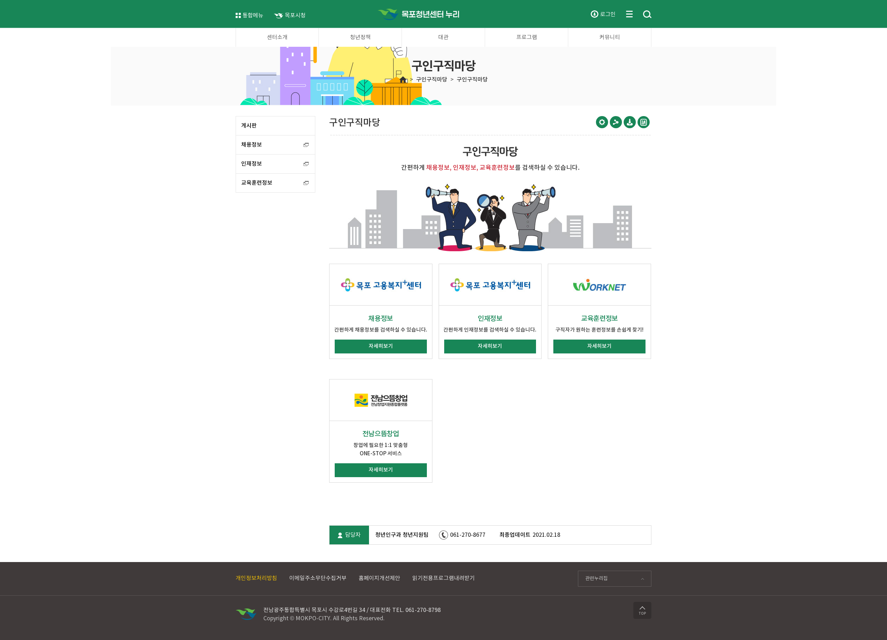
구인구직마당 (431, 80)
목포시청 (295, 15)
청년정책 (360, 37)
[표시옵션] (602, 122)
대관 (443, 37)
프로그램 (526, 37)
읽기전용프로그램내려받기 (443, 578)
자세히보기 (381, 346)
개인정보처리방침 (256, 578)
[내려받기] (630, 122)
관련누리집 (593, 580)
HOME (403, 80)
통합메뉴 (253, 15)
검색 (647, 14)
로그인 (608, 14)
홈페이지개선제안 (379, 578)
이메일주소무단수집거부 (317, 578)
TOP (642, 614)
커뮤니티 (609, 37)
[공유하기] (616, 122)
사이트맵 (629, 13)
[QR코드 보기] (644, 122)
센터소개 (277, 37)
